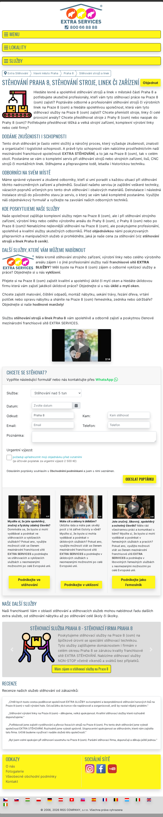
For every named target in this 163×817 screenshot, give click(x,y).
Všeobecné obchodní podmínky (31, 776)
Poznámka (15, 435)
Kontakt (12, 781)
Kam (86, 416)
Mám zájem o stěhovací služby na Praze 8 (81, 668)
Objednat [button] (150, 83)
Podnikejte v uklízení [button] (81, 585)
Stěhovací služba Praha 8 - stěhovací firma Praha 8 (81, 627)
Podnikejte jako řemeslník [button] (133, 582)
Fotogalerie (15, 771)
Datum (12, 406)
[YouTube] (112, 768)
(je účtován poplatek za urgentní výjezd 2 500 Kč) (45, 461)
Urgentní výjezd (19, 450)
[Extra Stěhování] (81, 13)
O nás (10, 766)
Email (11, 426)
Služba (12, 393)
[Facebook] (101, 768)
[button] (81, 34)
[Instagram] (90, 768)
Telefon (88, 426)
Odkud (12, 416)
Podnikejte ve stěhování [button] (29, 582)
